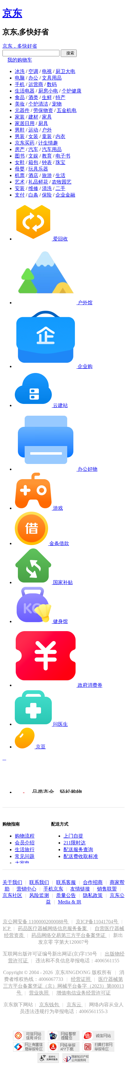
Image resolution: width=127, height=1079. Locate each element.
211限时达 (74, 842)
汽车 (33, 149)
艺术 (20, 181)
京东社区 (12, 895)
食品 (20, 97)
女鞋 (20, 162)
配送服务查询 (78, 849)
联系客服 (66, 882)
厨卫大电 (65, 71)
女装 (33, 136)
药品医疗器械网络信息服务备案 (53, 928)
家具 (47, 116)
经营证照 (81, 979)
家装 (20, 116)
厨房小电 (48, 90)
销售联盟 (107, 888)
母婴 (20, 168)
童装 (47, 136)
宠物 (57, 103)
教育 (47, 155)
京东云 (75, 1004)
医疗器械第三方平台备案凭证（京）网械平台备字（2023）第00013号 (63, 986)
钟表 (47, 162)
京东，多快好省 (19, 46)
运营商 (35, 84)
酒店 (33, 175)
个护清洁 (38, 103)
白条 (33, 194)
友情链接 (80, 888)
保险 (47, 194)
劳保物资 (43, 110)
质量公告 (66, 895)
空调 (33, 71)
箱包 (33, 162)
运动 (33, 129)
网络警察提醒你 (64, 1036)
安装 (20, 188)
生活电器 (25, 90)
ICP (7, 928)
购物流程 (25, 835)
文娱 (33, 155)
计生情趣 (48, 142)
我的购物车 (19, 60)
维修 (33, 188)
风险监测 (39, 895)
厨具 (43, 123)
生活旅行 (25, 849)
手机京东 (53, 888)
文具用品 (52, 77)
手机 (20, 84)
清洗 (47, 188)
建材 (33, 116)
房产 (20, 149)
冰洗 (20, 71)
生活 (60, 175)
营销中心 (26, 888)
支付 (20, 194)
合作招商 (93, 882)
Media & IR (69, 901)
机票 (20, 175)
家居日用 (25, 123)
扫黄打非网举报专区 (98, 1047)
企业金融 (65, 194)
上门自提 (73, 835)
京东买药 (25, 142)
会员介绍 (25, 842)
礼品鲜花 (38, 181)
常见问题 (25, 856)
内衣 (60, 136)
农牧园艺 (62, 181)
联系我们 (39, 882)
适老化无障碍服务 (48, 1058)
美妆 (20, 103)
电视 (47, 71)
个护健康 (71, 90)
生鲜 (47, 97)
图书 (20, 155)
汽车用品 (52, 149)
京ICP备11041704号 (97, 921)
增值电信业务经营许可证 (83, 992)
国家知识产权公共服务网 (75, 1058)
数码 (52, 84)
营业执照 (39, 992)
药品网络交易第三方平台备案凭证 (69, 935)
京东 (12, 13)
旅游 (47, 175)
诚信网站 (98, 1036)
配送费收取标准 (80, 856)
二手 (60, 188)
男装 (20, 136)
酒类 (33, 97)
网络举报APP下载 (64, 1047)
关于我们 (12, 882)
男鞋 (20, 129)
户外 (47, 129)
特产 (60, 97)
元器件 (22, 110)
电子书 (62, 155)
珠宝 (60, 162)
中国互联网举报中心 (29, 1047)
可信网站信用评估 (29, 1036)
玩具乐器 (38, 168)
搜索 (68, 53)
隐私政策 (93, 895)
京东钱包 (49, 1004)
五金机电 (66, 110)
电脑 (20, 77)
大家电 (22, 863)
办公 (33, 77)
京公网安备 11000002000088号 (36, 921)
